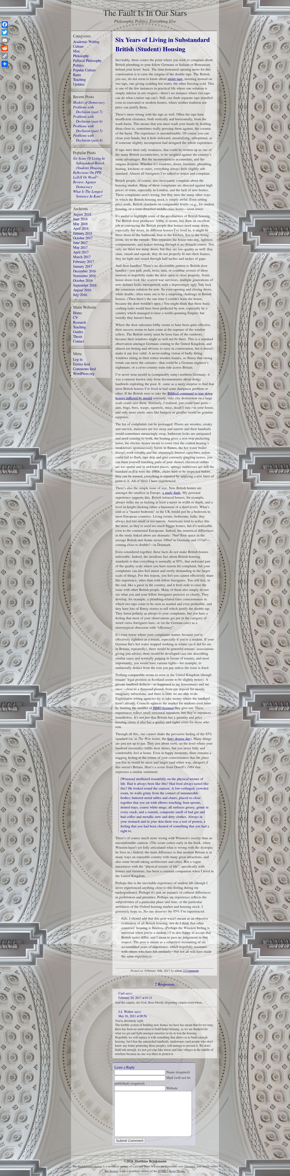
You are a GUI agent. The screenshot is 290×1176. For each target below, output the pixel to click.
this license (111, 1171)
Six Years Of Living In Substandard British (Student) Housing (89, 163)
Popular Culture (84, 69)
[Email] (5, 40)
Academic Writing (86, 41)
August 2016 (82, 289)
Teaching (79, 79)
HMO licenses (163, 707)
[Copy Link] (5, 56)
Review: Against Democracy (84, 184)
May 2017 (80, 247)
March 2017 (82, 256)
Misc (76, 50)
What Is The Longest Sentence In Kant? (88, 193)
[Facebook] (5, 24)
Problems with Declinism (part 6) (87, 119)
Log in (77, 359)
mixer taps (175, 78)
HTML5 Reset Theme (171, 1171)
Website (172, 1088)
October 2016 (83, 280)
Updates (78, 84)
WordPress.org (83, 373)
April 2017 (81, 252)
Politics (78, 65)
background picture (90, 1166)
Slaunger (189, 1166)
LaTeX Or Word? (85, 177)
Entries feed (81, 363)
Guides (78, 331)
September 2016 (84, 285)
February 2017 (83, 261)
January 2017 (82, 266)
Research (79, 322)
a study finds (171, 492)
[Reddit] (5, 48)
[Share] (5, 64)
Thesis (77, 336)
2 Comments (191, 970)
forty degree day (178, 738)
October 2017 (83, 237)
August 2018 (82, 214)
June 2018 (80, 218)
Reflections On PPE (87, 172)
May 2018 (80, 223)
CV (75, 317)
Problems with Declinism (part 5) (87, 128)
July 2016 (80, 294)
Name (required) (178, 1072)
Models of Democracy (89, 102)
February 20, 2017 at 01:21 (135, 997)
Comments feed (84, 368)
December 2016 (84, 270)
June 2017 (80, 242)
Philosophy (81, 55)
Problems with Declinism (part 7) (87, 109)
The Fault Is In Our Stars (145, 12)
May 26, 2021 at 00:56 (132, 1016)
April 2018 (81, 228)
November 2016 (84, 275)
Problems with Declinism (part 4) (87, 137)
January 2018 (82, 233)
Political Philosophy (87, 60)
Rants (77, 74)
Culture (78, 46)
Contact (78, 341)
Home (77, 312)
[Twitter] (5, 32)
